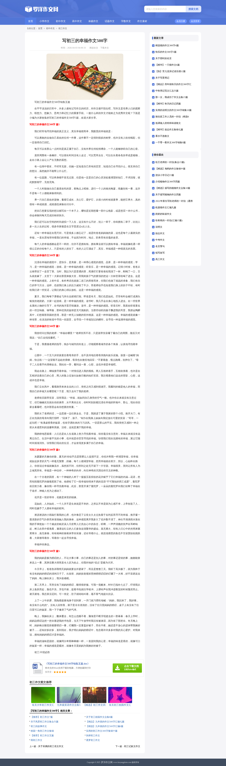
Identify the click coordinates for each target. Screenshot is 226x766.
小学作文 (44, 21)
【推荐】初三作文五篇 (42, 735)
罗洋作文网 (107, 762)
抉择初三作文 (93, 735)
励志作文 (160, 233)
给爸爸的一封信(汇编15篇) (168, 220)
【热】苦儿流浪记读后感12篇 (170, 71)
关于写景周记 (162, 78)
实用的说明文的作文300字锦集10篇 (173, 110)
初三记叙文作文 (132, 746)
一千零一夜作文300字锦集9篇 (170, 142)
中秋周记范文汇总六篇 (166, 90)
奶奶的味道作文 (163, 214)
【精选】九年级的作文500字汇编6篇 (104, 726)
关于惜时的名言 (163, 58)
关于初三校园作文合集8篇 (99, 717)
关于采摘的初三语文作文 (50, 746)
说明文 (158, 227)
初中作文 (61, 21)
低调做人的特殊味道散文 (168, 123)
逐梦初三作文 (93, 740)
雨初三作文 (36, 740)
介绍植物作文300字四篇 (167, 181)
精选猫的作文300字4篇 (167, 45)
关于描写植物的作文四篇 (168, 194)
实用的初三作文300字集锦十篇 (101, 731)
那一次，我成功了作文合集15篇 (171, 97)
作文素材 (142, 21)
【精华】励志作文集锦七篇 (169, 129)
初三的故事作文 (39, 726)
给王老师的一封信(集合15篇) (170, 162)
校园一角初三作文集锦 (42, 731)
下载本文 (104, 48)
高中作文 (77, 21)
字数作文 (126, 21)
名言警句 (160, 246)
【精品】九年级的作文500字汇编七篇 (105, 721)
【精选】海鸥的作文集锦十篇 (170, 168)
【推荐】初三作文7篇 (42, 717)
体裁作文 (93, 21)
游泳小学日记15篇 (164, 175)
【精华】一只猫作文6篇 (167, 65)
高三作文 (160, 259)
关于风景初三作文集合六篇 (44, 721)
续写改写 (160, 253)
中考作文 (160, 240)
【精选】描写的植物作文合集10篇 (172, 188)
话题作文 (110, 21)
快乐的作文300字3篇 (165, 52)
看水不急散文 (162, 136)
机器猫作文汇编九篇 (165, 207)
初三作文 (62, 28)
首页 (30, 21)
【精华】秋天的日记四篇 (168, 103)
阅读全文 (93, 48)
